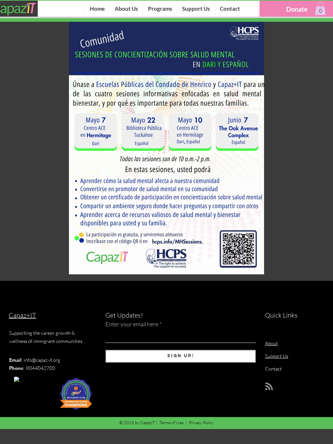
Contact (273, 369)
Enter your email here (131, 324)
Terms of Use (171, 422)
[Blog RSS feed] (269, 387)
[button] (320, 8)
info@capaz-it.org (42, 360)
